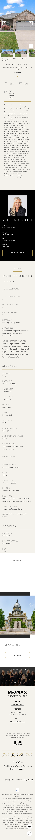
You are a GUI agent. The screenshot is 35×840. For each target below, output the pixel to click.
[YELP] (31, 755)
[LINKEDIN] (13, 755)
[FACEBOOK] (4, 755)
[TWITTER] (18, 755)
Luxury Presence (18, 769)
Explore (17, 655)
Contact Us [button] (17, 683)
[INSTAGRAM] (8, 755)
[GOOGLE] (22, 755)
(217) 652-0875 (7, 234)
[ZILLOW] (27, 755)
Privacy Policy (26, 779)
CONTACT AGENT (17, 253)
